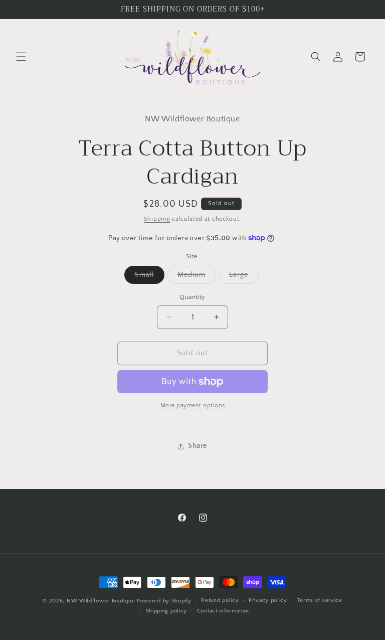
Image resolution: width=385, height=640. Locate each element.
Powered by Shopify (164, 601)
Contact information (223, 611)
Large (244, 277)
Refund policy (220, 600)
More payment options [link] (192, 405)
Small (149, 277)
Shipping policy (166, 611)
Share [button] (197, 446)
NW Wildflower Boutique (101, 601)
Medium (196, 277)
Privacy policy (268, 600)
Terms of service (319, 600)
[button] (21, 57)
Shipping (157, 219)
